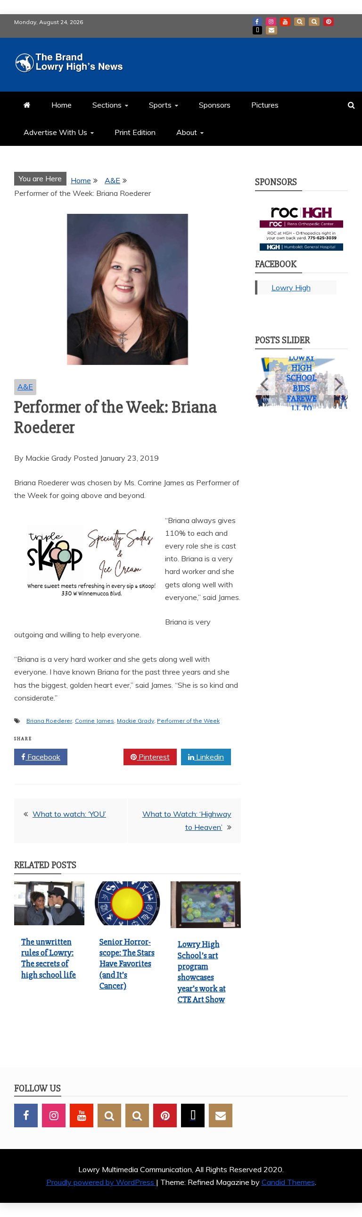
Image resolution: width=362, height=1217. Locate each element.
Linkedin (209, 756)
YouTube (285, 21)
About (186, 132)
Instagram (271, 21)
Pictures (265, 105)
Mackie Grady (135, 720)
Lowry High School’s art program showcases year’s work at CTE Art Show (202, 972)
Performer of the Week (188, 720)
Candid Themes (288, 1182)
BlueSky (314, 21)
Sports (160, 105)
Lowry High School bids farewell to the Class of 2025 (302, 398)
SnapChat (299, 21)
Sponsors (214, 105)
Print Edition (135, 132)
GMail (271, 30)
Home (61, 105)
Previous (265, 383)
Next (338, 383)
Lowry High (291, 287)
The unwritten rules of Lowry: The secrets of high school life (48, 958)
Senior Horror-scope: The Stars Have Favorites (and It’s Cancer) (127, 964)
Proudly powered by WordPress (101, 1182)
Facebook (257, 21)
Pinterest (328, 21)
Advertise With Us (55, 132)
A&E (25, 386)
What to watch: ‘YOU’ (69, 814)
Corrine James (94, 720)
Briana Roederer (49, 720)
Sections (107, 105)
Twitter (98, 756)
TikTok (257, 30)
